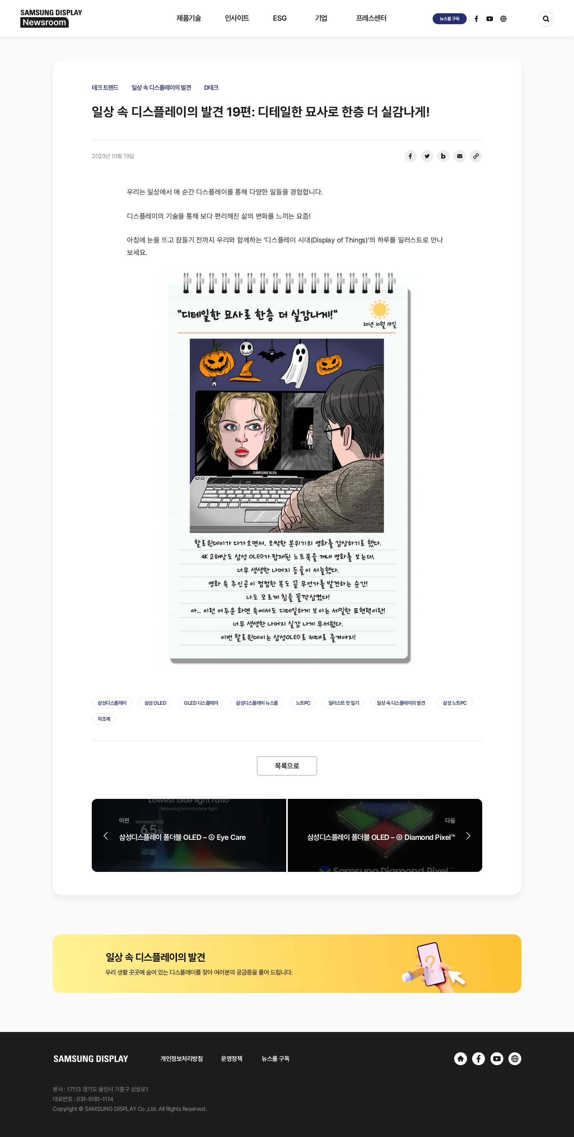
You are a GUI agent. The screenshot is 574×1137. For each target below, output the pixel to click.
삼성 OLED (155, 703)
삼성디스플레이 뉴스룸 (257, 703)
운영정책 (231, 1058)
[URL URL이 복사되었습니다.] (476, 156)
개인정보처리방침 (181, 1058)
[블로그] (443, 156)
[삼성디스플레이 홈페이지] (460, 1058)
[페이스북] (410, 156)
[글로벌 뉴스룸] (514, 1058)
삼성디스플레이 (112, 703)
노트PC (303, 703)
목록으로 (287, 766)
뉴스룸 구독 (275, 1058)
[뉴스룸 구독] (450, 18)
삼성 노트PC (455, 703)
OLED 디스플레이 (201, 703)
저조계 (104, 719)
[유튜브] (496, 1058)
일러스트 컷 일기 (343, 703)
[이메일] (459, 156)
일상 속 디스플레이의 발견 (401, 703)
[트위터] (427, 156)
